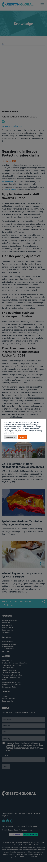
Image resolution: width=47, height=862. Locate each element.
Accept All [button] (22, 437)
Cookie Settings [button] (10, 437)
